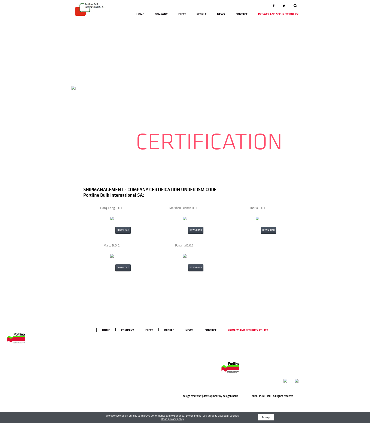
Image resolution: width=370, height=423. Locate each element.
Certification (144, 348)
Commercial (188, 348)
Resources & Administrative (198, 370)
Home (140, 14)
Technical (186, 352)
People (201, 14)
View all (164, 387)
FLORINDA (166, 343)
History (141, 343)
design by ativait (192, 396)
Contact (241, 14)
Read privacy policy (172, 419)
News (221, 14)
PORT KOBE (166, 383)
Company (161, 14)
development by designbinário (220, 396)
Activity (141, 352)
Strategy (142, 357)
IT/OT (184, 361)
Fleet (182, 14)
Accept (265, 417)
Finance (185, 366)
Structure (142, 361)
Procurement (189, 357)
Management (189, 343)
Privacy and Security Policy (278, 14)
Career (140, 366)
